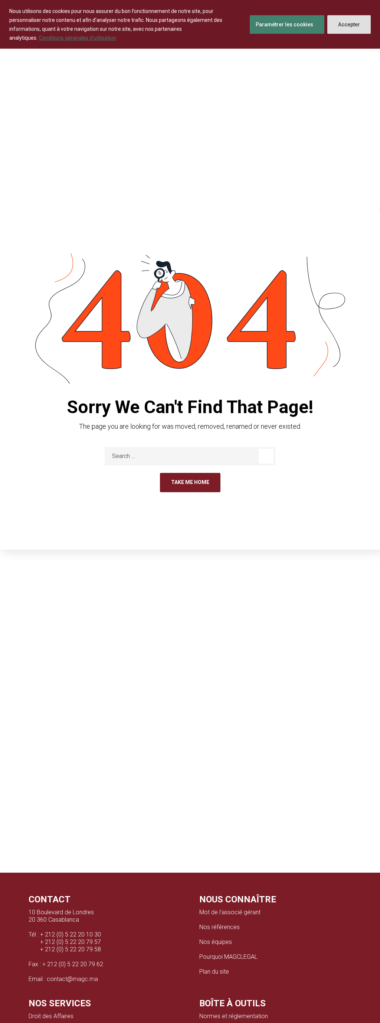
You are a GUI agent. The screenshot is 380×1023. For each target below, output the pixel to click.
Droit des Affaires (51, 1016)
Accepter (349, 24)
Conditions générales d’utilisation (77, 38)
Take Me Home (190, 482)
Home (171, 150)
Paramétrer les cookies (284, 24)
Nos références (219, 927)
